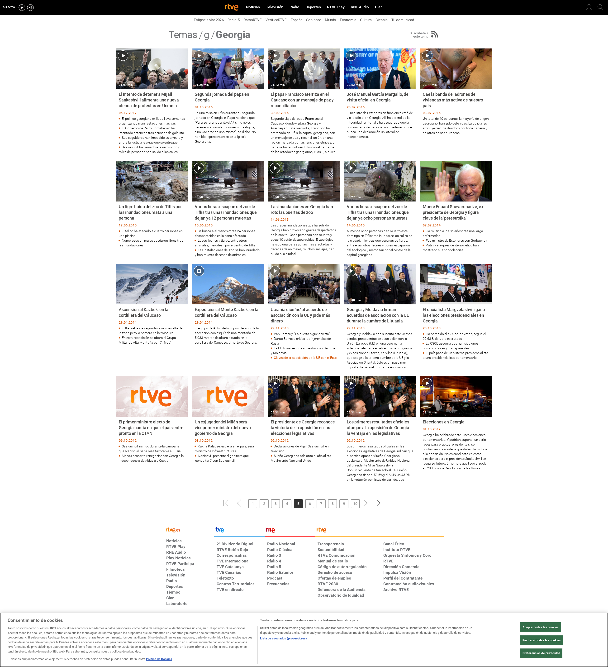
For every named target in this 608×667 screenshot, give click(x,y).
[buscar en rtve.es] (600, 7)
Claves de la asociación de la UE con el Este (305, 358)
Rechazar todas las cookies (541, 640)
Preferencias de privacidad (541, 653)
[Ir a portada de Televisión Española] (239, 531)
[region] (304, 640)
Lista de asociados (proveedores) (283, 638)
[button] (227, 503)
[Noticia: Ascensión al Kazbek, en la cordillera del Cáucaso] (152, 304)
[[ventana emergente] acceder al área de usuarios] (589, 7)
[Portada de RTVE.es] (231, 7)
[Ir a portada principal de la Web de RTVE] (189, 529)
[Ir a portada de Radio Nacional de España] (290, 531)
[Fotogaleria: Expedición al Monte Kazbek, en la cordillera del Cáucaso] (228, 304)
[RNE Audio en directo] (30, 7)
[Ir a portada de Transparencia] (379, 531)
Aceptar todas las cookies (540, 627)
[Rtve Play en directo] (22, 7)
